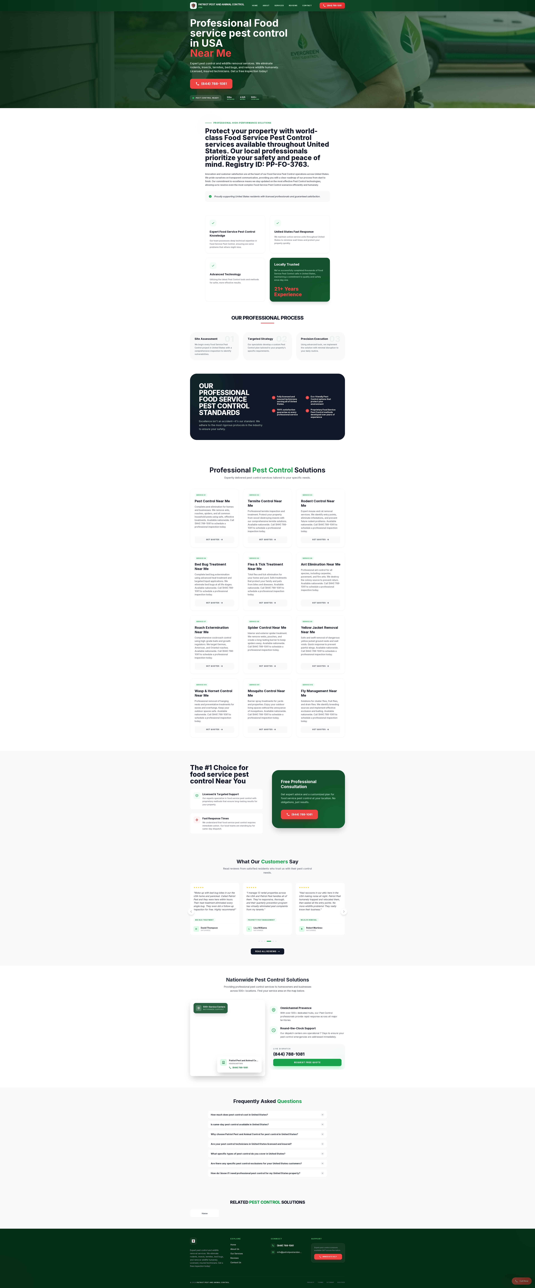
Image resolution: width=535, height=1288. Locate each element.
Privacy (310, 1282)
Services (279, 5)
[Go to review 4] (270, 941)
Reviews (293, 5)
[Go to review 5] (273, 941)
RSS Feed (341, 1282)
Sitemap (330, 1282)
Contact (307, 5)
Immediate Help (329, 1256)
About (266, 5)
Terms (320, 1282)
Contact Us (235, 1262)
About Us (234, 1249)
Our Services (236, 1253)
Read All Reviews (265, 951)
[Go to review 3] (267, 941)
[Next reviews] (344, 911)
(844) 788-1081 (301, 814)
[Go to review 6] (276, 941)
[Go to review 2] (263, 941)
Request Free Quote (307, 1062)
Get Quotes (212, 539)
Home (255, 5)
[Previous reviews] (191, 911)
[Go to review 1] (259, 941)
